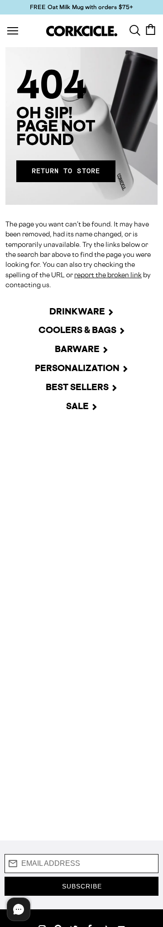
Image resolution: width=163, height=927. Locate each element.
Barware (77, 348)
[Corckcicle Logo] (81, 31)
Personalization (77, 367)
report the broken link (108, 275)
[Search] (134, 29)
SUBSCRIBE (82, 886)
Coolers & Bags (77, 329)
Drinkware (77, 311)
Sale (77, 406)
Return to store (66, 171)
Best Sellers (77, 386)
